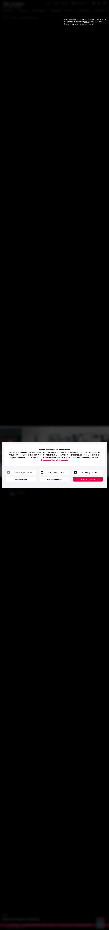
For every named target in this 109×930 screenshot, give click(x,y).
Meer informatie (21, 479)
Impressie (63, 460)
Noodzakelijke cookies (22, 472)
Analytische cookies (56, 472)
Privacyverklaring (49, 460)
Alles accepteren (88, 479)
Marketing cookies (89, 472)
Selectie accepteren (54, 479)
